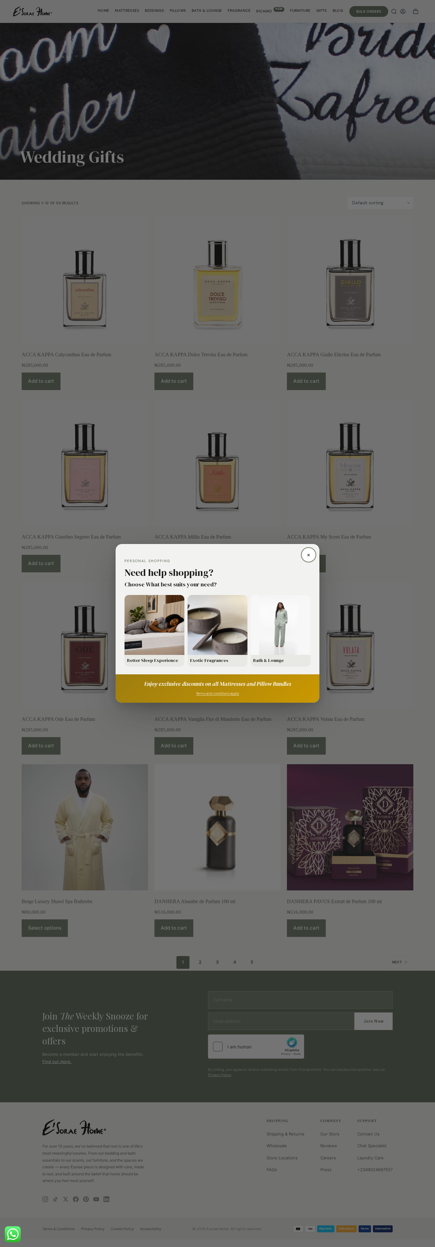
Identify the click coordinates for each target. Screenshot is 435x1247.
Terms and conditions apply (217, 694)
